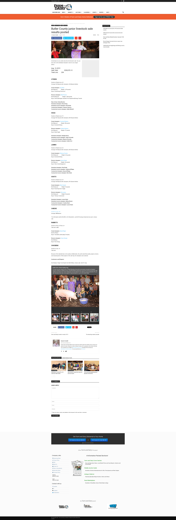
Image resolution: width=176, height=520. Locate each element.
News (63, 12)
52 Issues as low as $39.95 (77, 440)
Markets (70, 12)
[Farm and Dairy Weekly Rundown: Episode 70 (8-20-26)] (91, 366)
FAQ (54, 462)
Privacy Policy (56, 460)
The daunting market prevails (92, 334)
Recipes (101, 12)
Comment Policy (56, 472)
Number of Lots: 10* (55, 211)
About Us (55, 464)
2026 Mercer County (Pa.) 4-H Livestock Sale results (113, 29)
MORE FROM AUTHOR (67, 357)
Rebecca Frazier (64, 153)
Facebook (83, 349)
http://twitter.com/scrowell (77, 347)
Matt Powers (64, 94)
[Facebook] (122, 1)
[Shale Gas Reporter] (88, 507)
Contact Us (55, 466)
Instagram (55, 490)
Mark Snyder (63, 185)
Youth (53, 25)
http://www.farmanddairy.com (65, 342)
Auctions (78, 12)
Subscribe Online (56, 470)
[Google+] (64, 351)
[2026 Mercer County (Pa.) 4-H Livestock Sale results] (58, 366)
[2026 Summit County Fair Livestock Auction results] (75, 366)
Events (94, 12)
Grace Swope (64, 238)
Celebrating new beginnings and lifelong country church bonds (113, 46)
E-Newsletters (56, 492)
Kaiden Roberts (64, 128)
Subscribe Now (56, 12)
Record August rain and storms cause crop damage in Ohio (112, 42)
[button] (123, 12)
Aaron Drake (64, 160)
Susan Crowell (55, 34)
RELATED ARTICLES (56, 357)
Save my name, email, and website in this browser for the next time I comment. (69, 412)
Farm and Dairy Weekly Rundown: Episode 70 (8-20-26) (113, 37)
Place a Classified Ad (57, 468)
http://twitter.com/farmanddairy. (66, 349)
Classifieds (87, 12)
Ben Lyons (63, 192)
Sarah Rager (63, 231)
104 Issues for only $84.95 (99, 440)
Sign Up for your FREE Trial (104, 17)
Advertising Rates (57, 458)
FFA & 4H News (57, 25)
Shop (107, 12)
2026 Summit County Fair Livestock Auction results (113, 33)
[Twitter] (124, 1)
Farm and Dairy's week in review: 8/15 (59, 334)
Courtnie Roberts (64, 121)
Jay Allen (62, 87)
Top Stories (65, 25)
